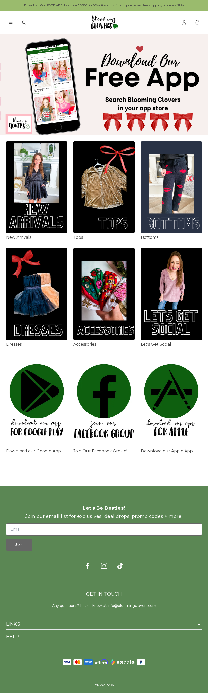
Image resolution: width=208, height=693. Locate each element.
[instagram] (104, 566)
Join (19, 544)
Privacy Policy (104, 684)
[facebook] (88, 566)
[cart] (197, 22)
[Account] (184, 22)
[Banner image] (104, 86)
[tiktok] (120, 566)
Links (13, 624)
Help (12, 636)
